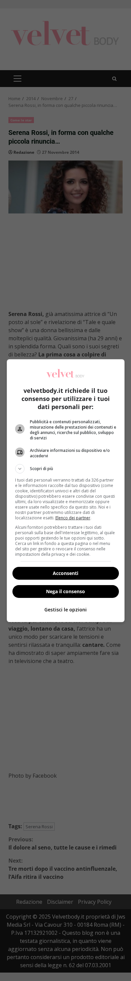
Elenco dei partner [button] (72, 518)
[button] (65, 468)
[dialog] (66, 490)
